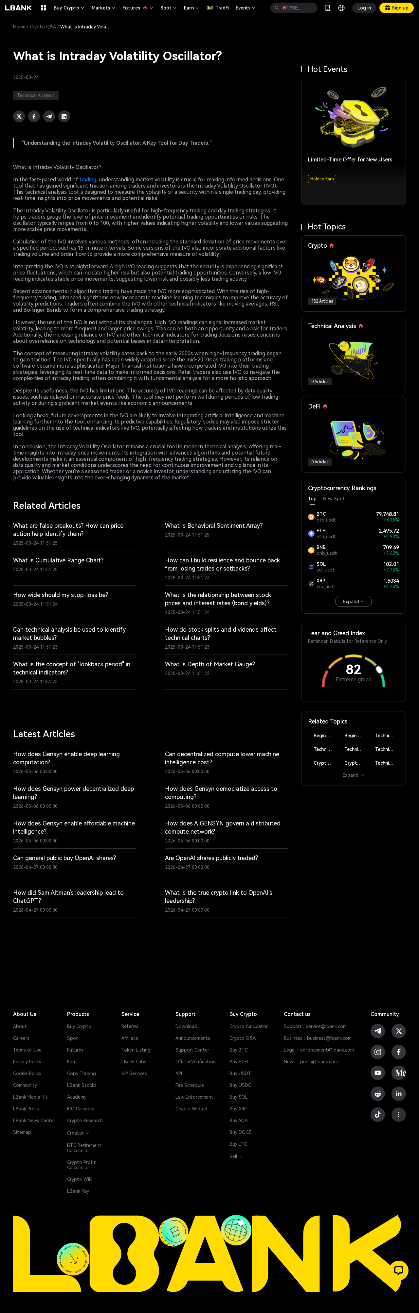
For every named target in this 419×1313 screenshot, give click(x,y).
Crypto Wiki (79, 1179)
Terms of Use (27, 1050)
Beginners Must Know (325, 735)
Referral (129, 1026)
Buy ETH (238, 1061)
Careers (21, 1038)
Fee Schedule (189, 1085)
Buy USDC (240, 1085)
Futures (138, 7)
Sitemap (22, 1132)
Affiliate (129, 1038)
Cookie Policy (27, 1073)
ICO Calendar (81, 1108)
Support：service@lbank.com (315, 1026)
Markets (104, 7)
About (20, 1026)
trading (87, 179)
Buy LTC (238, 1144)
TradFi (222, 7)
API (178, 1073)
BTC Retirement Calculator (84, 1148)
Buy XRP (238, 1108)
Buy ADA (238, 1120)
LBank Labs (133, 1061)
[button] (399, 1270)
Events (246, 7)
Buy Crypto (69, 7)
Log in (364, 7)
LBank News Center (34, 1120)
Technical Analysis (387, 735)
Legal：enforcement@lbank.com (319, 1050)
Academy (76, 1097)
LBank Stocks (82, 1085)
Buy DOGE (240, 1132)
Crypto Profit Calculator (81, 1165)
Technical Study (387, 763)
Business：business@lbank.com (318, 1038)
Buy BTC (238, 1050)
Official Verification (195, 1061)
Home (19, 26)
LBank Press (26, 1108)
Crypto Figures (325, 763)
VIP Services (134, 1073)
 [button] (277, 8)
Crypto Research (85, 1120)
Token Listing (136, 1050)
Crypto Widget (191, 1108)
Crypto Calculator (248, 1026)
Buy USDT (240, 1073)
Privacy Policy (27, 1061)
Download (186, 1026)
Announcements (192, 1038)
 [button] (310, 8)
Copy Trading (81, 1073)
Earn (192, 7)
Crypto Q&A (43, 26)
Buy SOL (238, 1097)
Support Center (192, 1050)
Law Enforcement (194, 1097)
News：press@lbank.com (311, 1061)
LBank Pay (78, 1191)
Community (25, 1085)
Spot (168, 7)
